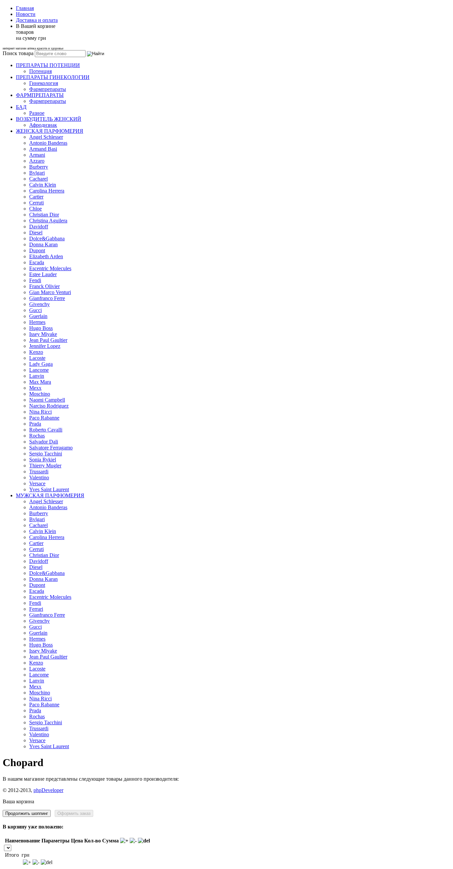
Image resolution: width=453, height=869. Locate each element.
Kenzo (36, 352)
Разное (36, 113)
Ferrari (36, 609)
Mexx (35, 388)
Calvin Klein (42, 185)
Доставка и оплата (37, 20)
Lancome (39, 370)
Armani (37, 155)
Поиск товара (18, 53)
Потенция (40, 71)
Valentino (39, 477)
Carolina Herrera (46, 191)
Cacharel (38, 179)
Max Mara (40, 382)
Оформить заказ (74, 813)
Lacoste (37, 358)
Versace (37, 483)
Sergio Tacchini (45, 453)
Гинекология (43, 83)
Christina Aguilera (48, 220)
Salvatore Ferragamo (51, 447)
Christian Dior (44, 214)
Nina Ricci (40, 412)
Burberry (38, 167)
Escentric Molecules (50, 268)
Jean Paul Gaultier (48, 340)
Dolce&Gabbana (47, 238)
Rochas (37, 435)
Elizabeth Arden (46, 256)
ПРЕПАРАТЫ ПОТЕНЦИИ (48, 65)
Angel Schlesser (46, 137)
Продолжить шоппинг (26, 813)
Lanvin (36, 376)
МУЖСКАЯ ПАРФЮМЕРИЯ (50, 495)
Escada (36, 262)
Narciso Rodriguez (49, 406)
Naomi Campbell (47, 400)
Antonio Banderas (48, 143)
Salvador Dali (43, 441)
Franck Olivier (44, 286)
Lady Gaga (41, 364)
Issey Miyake (43, 334)
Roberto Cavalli (45, 430)
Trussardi (38, 471)
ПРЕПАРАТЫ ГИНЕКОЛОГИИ (53, 77)
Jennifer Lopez (44, 346)
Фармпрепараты (47, 89)
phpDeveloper (48, 790)
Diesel (35, 232)
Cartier (36, 196)
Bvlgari (37, 173)
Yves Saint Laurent (49, 489)
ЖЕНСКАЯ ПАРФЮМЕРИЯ (49, 131)
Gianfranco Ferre (47, 298)
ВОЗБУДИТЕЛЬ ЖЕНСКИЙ (48, 119)
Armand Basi (43, 149)
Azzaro (36, 161)
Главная (25, 8)
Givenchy (39, 304)
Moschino (39, 394)
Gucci (35, 310)
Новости (25, 14)
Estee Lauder (43, 274)
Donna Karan (43, 244)
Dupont (37, 250)
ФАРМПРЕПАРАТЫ (40, 95)
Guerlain (38, 316)
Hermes (37, 322)
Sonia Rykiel (42, 459)
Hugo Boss (41, 328)
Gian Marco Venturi (50, 292)
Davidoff (38, 226)
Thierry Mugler (45, 465)
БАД (21, 107)
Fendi (35, 280)
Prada (35, 424)
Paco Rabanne (44, 418)
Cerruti (36, 202)
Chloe (35, 208)
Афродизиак (43, 125)
